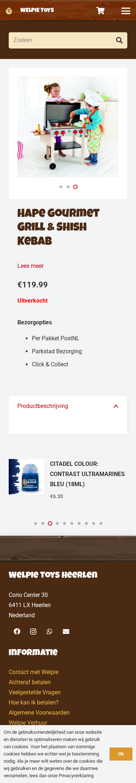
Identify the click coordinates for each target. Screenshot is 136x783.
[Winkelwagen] (101, 11)
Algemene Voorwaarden (39, 712)
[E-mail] (66, 631)
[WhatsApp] (49, 631)
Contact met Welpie (33, 672)
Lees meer (30, 265)
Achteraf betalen (30, 682)
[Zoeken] (119, 40)
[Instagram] (33, 631)
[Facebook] (17, 631)
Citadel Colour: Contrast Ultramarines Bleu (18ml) (87, 474)
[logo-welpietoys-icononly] (9, 10)
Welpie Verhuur (28, 722)
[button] (126, 11)
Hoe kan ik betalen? (34, 702)
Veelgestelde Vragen (35, 692)
